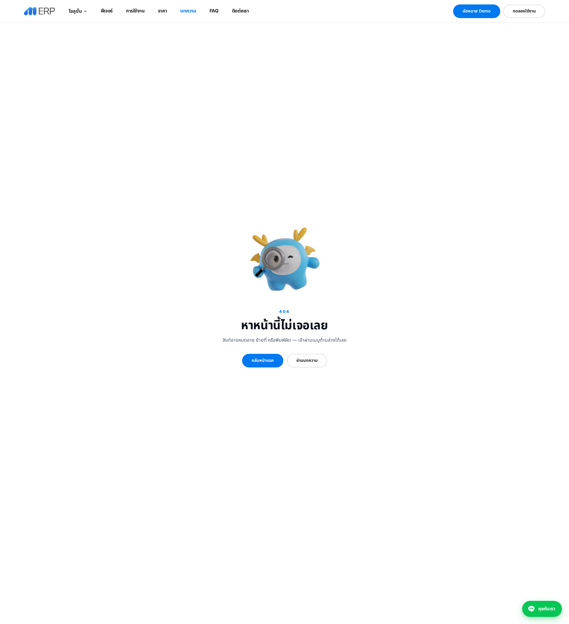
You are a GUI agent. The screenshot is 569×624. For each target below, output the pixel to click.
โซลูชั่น (75, 11)
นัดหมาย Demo (477, 11)
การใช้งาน (135, 11)
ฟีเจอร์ (107, 11)
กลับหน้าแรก (263, 360)
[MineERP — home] (39, 11)
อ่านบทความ (307, 360)
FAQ (214, 11)
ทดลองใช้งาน (524, 11)
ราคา (162, 11)
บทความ (188, 11)
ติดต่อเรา (240, 11)
